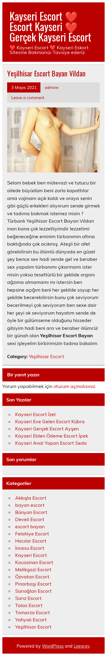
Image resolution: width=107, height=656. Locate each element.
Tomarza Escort (32, 612)
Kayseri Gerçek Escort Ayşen (47, 429)
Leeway (81, 646)
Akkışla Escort (30, 498)
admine (51, 87)
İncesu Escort (29, 548)
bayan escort (30, 505)
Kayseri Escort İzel (35, 414)
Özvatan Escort (32, 577)
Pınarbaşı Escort (33, 584)
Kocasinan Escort (34, 562)
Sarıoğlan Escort (33, 591)
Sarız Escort (28, 598)
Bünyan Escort (31, 512)
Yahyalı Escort (31, 620)
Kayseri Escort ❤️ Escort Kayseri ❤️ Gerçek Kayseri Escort (50, 26)
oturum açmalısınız (74, 386)
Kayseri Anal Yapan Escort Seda (51, 443)
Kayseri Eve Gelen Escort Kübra (50, 421)
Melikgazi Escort (33, 569)
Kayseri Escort (31, 555)
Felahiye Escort (32, 534)
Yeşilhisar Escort (46, 356)
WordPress (53, 646)
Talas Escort (29, 605)
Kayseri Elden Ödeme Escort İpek (51, 436)
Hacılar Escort (30, 541)
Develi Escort (29, 519)
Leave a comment (27, 97)
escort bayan (30, 526)
